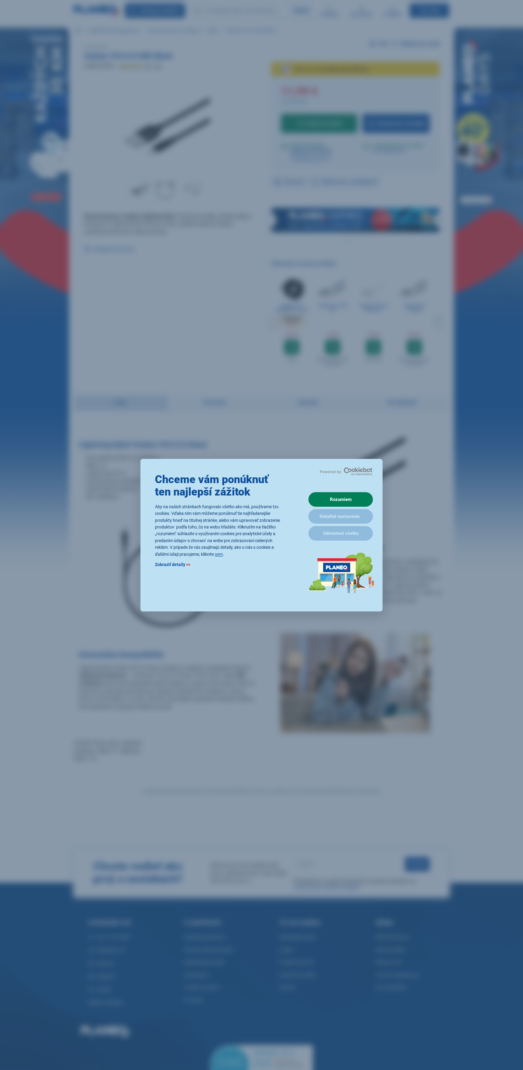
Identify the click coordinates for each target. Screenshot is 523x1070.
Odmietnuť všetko (341, 533)
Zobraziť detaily (172, 564)
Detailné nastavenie (340, 516)
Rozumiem (341, 499)
